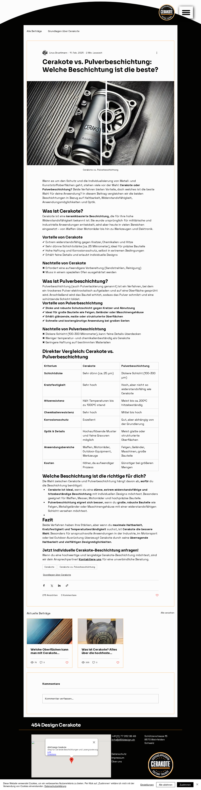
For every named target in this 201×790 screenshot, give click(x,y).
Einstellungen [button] (147, 784)
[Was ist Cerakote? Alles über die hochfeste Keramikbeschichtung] (100, 631)
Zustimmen (185, 784)
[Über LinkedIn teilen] (59, 585)
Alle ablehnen (165, 784)
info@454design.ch (123, 739)
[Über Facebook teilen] (43, 585)
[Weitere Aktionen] (157, 53)
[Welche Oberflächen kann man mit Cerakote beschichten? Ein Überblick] (49, 631)
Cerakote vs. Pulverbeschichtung (77, 566)
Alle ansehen (167, 612)
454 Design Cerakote (56, 725)
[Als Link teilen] (66, 585)
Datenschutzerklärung (55, 786)
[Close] (197, 784)
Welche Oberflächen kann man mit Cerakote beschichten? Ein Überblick (49, 651)
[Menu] (186, 12)
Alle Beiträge (34, 31)
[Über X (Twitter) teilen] (51, 585)
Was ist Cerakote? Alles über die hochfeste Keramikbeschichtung (99, 651)
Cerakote (49, 566)
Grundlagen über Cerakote (63, 31)
